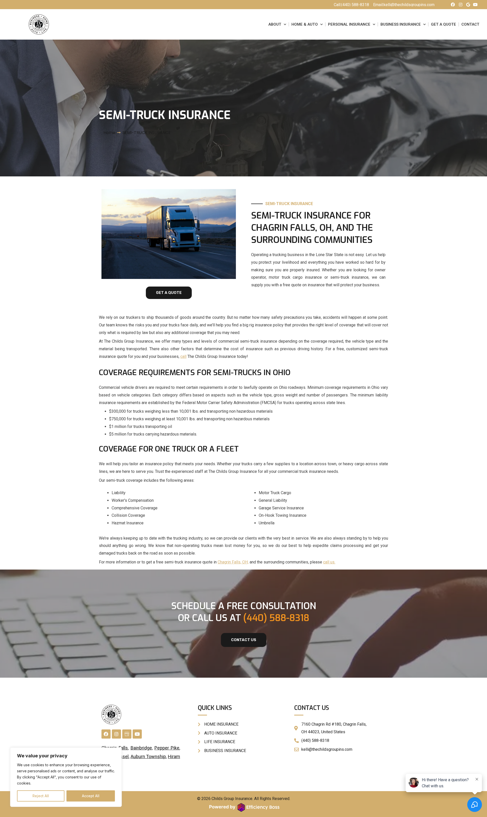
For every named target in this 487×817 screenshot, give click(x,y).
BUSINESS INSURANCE (400, 24)
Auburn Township (148, 756)
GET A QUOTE (443, 24)
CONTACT (470, 24)
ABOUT (274, 24)
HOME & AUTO (304, 24)
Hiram (174, 756)
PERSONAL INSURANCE (349, 24)
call (183, 356)
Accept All (90, 796)
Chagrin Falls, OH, (233, 562)
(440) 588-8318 (276, 618)
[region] (66, 777)
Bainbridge (141, 748)
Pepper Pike (166, 748)
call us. (329, 562)
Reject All (40, 796)
